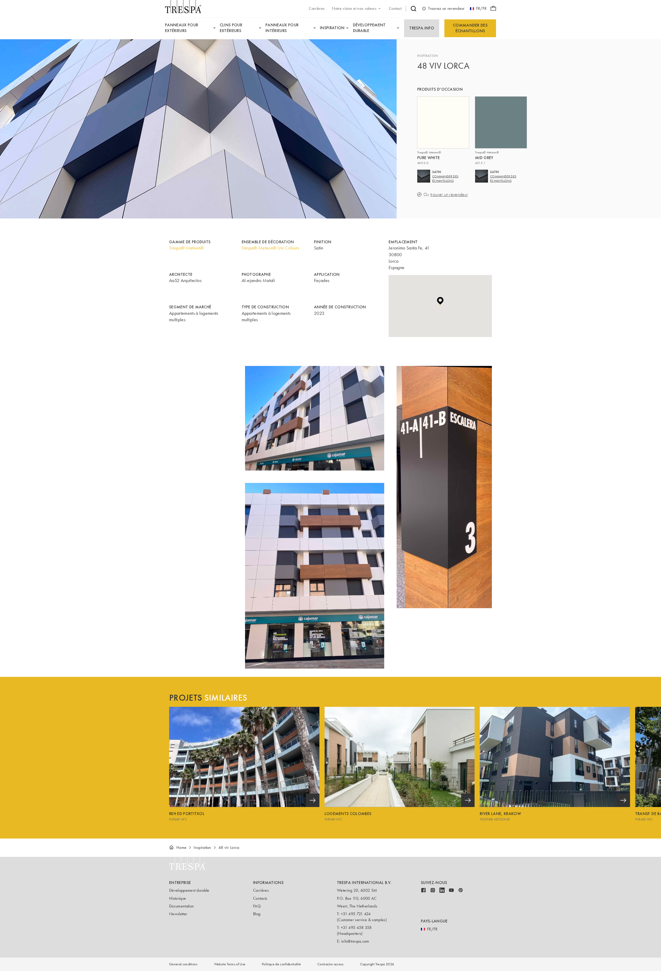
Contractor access (330, 964)
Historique (177, 898)
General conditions (183, 964)
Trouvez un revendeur (446, 8)
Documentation (181, 906)
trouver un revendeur (449, 194)
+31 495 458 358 (356, 927)
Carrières (261, 890)
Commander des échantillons (470, 28)
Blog (256, 913)
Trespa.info (421, 28)
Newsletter (178, 913)
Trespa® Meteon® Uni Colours (271, 248)
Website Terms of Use (229, 964)
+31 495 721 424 (356, 913)
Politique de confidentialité (281, 964)
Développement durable (189, 890)
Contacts (260, 898)
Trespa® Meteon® (186, 248)
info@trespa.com (355, 941)
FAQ (257, 906)
